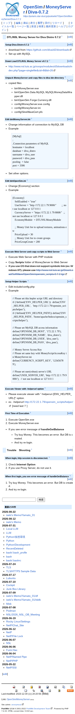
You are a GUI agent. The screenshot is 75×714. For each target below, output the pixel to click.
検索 (41, 26)
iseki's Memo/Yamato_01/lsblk (23, 599)
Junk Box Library (15, 588)
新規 (33, 26)
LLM (8, 532)
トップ (7, 22)
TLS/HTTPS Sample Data (21, 571)
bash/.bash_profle (16, 552)
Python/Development (18, 544)
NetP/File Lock (14, 636)
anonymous (16, 705)
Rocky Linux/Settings (18, 621)
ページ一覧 (22, 26)
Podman (11, 610)
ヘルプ (62, 26)
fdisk (8, 603)
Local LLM (12, 528)
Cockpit (10, 585)
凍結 (25, 22)
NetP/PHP (12, 660)
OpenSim (33, 6)
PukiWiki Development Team (38, 709)
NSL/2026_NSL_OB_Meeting (23, 614)
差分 (32, 22)
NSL (8, 643)
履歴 (40, 22)
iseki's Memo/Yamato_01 (20, 515)
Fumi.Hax (11, 650)
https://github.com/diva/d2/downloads (47, 49)
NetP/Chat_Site (15, 625)
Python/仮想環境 (15, 536)
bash (9, 556)
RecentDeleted (14, 548)
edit (70, 36)
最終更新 (51, 26)
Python (10, 540)
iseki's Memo (13, 522)
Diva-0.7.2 (38, 12)
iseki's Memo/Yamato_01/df (22, 595)
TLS (8, 567)
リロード (57, 22)
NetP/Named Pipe (16, 656)
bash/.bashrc (13, 560)
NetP (9, 632)
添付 (47, 22)
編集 (18, 22)
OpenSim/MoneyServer (18, 699)
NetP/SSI (11, 667)
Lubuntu (11, 578)
